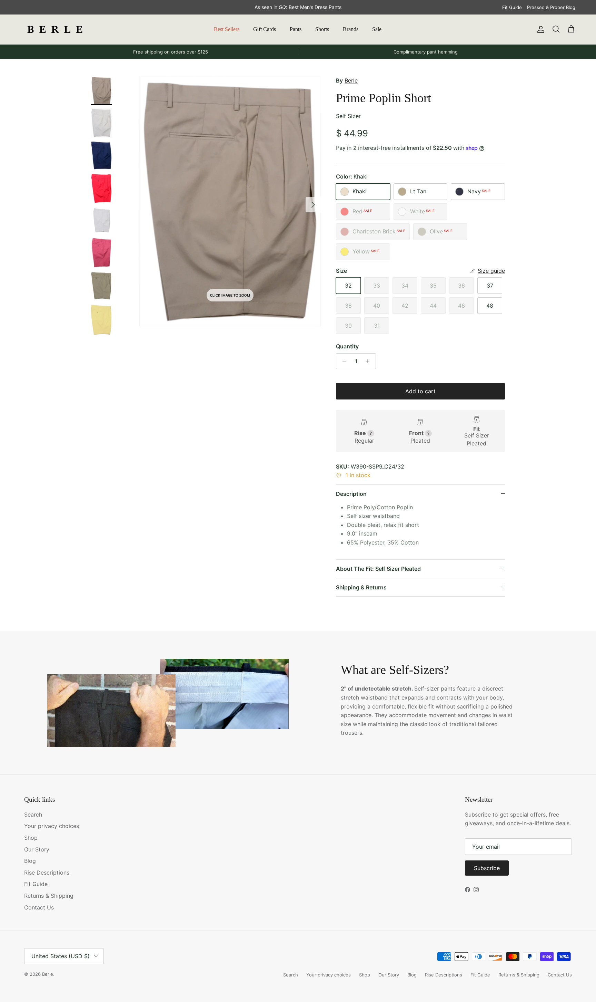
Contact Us (39, 907)
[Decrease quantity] (342, 361)
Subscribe (487, 868)
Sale (376, 29)
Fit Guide (512, 7)
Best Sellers (226, 29)
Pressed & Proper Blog (551, 7)
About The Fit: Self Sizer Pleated (378, 568)
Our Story (36, 849)
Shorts (322, 29)
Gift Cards (264, 29)
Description (351, 493)
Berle (351, 80)
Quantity (347, 346)
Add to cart (420, 391)
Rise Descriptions (46, 872)
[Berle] (55, 29)
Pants (295, 29)
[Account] (539, 29)
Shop (31, 837)
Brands (350, 29)
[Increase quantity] (370, 361)
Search (33, 814)
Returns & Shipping (48, 895)
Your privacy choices (51, 825)
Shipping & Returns (361, 587)
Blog (30, 860)
